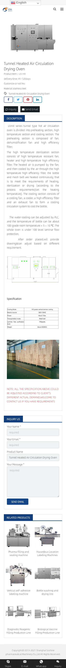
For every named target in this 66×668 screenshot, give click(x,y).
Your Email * (13, 439)
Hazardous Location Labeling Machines (47, 553)
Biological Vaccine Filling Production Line (47, 630)
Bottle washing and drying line (47, 592)
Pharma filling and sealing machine (18, 553)
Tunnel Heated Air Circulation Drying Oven (29, 93)
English (20, 2)
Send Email (31, 109)
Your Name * (14, 427)
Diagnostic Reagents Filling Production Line (19, 630)
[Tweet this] (18, 100)
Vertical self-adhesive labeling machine (18, 592)
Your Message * (15, 464)
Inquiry (12, 109)
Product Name (15, 452)
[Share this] (8, 100)
